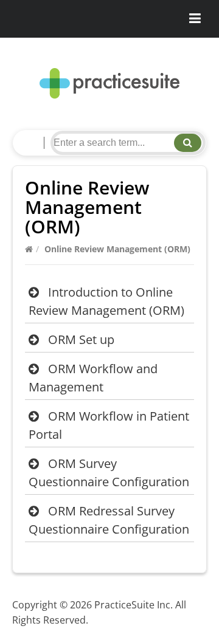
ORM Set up (81, 339)
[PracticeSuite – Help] (109, 83)
